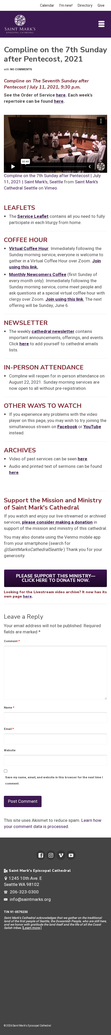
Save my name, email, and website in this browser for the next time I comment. (54, 780)
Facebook (67, 427)
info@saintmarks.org (30, 899)
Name (9, 707)
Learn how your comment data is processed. (52, 823)
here (61, 95)
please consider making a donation (57, 522)
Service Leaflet (33, 216)
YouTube (92, 427)
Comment (12, 641)
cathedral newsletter (52, 331)
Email (9, 729)
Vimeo (50, 188)
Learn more (31, 928)
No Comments (21, 69)
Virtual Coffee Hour (29, 248)
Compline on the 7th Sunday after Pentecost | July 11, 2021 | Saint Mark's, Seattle (52, 179)
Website (9, 750)
